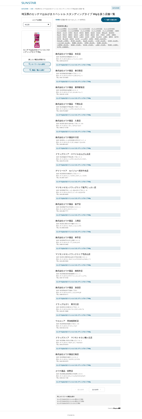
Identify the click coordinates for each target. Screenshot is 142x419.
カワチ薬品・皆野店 (64, 371)
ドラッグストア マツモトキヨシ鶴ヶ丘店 (74, 337)
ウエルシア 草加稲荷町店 (67, 321)
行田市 (70, 33)
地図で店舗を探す (111, 20)
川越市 (117, 31)
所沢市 (82, 33)
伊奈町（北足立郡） (101, 39)
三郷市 (105, 37)
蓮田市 (111, 37)
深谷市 (76, 35)
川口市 (65, 33)
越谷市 (93, 35)
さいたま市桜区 (62, 31)
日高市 (72, 39)
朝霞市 (114, 35)
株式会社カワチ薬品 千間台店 (69, 104)
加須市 (93, 33)
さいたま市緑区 (96, 31)
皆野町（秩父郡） (90, 43)
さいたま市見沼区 (96, 29)
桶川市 (76, 37)
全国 (31, 9)
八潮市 (93, 37)
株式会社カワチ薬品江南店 (67, 354)
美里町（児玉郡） (76, 45)
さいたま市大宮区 (84, 29)
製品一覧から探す (38, 70)
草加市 (87, 35)
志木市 (59, 37)
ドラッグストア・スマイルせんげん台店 (73, 154)
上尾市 (82, 35)
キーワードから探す (38, 64)
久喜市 (82, 37)
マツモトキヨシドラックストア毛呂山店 (73, 254)
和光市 (65, 37)
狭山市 (59, 35)
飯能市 (87, 33)
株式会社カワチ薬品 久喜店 (68, 120)
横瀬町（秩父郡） (77, 43)
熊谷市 (59, 33)
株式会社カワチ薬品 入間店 (68, 221)
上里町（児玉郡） (101, 45)
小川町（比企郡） (101, 41)
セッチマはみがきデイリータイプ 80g (68, 403)
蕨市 (97, 35)
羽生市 (65, 35)
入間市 (108, 35)
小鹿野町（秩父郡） (63, 45)
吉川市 (77, 39)
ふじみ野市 (84, 39)
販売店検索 (25, 9)
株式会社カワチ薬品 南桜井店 (69, 271)
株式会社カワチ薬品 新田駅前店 (70, 87)
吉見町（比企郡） (113, 41)
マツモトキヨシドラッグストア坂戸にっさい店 (76, 187)
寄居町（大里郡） (113, 45)
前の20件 (81, 389)
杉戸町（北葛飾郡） (63, 47)
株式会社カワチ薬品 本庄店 (68, 54)
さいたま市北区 (73, 29)
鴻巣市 (70, 35)
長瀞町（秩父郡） (102, 43)
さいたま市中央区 (109, 29)
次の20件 (95, 389)
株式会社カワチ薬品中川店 (67, 137)
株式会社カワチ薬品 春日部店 (69, 70)
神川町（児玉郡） (88, 45)
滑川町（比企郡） (76, 41)
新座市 (70, 37)
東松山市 (104, 33)
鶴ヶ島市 (65, 39)
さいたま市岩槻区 (107, 31)
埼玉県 (27, 24)
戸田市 (103, 35)
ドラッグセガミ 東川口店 (67, 304)
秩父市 (76, 33)
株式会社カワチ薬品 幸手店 (68, 237)
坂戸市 (116, 37)
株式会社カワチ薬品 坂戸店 (68, 204)
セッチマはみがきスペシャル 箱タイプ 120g (70, 401)
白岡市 (91, 39)
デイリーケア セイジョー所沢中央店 (72, 170)
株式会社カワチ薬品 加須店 (68, 287)
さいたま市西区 (62, 29)
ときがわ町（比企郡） (64, 43)
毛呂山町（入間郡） (63, 41)
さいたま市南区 (85, 31)
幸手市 (59, 39)
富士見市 (99, 37)
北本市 (87, 37)
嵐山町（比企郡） (88, 41)
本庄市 (98, 33)
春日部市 (111, 33)
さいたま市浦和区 (73, 31)
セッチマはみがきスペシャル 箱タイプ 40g (70, 399)
